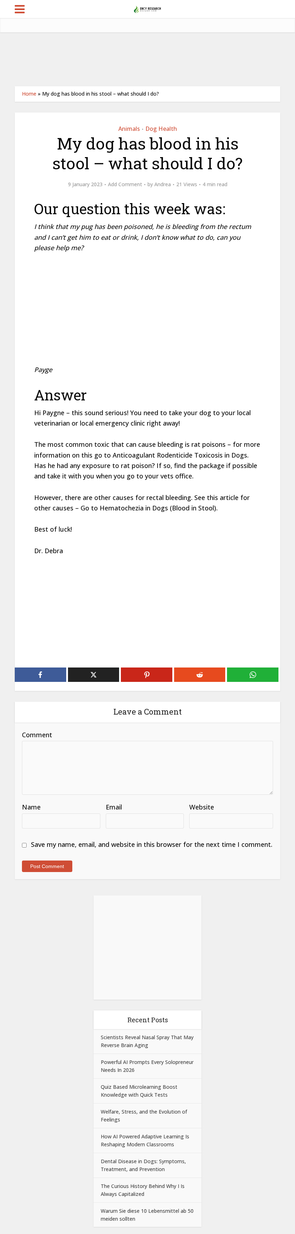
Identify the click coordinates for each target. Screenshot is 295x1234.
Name (31, 807)
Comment (37, 734)
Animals (129, 129)
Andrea (162, 184)
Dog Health (161, 129)
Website (201, 807)
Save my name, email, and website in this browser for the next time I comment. (151, 844)
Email (114, 807)
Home (29, 93)
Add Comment (125, 184)
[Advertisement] (147, 59)
